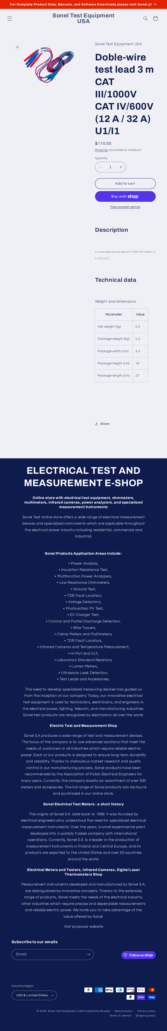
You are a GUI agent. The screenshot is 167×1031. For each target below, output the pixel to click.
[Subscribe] (88, 954)
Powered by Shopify (97, 1011)
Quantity (101, 158)
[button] (10, 18)
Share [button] (104, 423)
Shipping (101, 150)
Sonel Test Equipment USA (65, 1011)
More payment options (125, 207)
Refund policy (124, 1011)
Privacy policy (146, 1011)
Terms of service (120, 1015)
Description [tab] (111, 230)
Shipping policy (145, 1015)
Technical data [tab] (115, 280)
